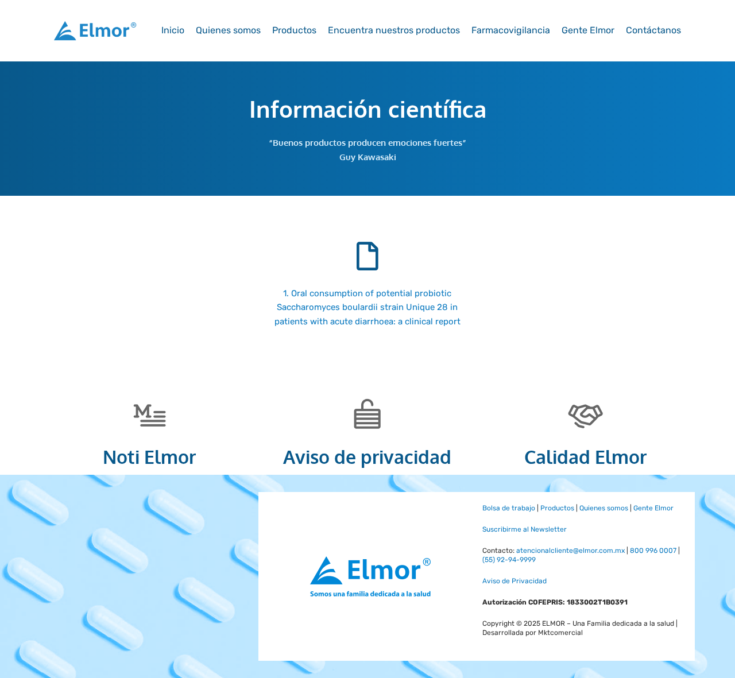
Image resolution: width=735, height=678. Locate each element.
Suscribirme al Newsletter (524, 529)
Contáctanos (653, 30)
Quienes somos (228, 30)
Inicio (172, 30)
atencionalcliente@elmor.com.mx (570, 551)
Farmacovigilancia (510, 30)
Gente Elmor (588, 30)
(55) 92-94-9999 (509, 560)
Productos (294, 30)
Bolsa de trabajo (508, 508)
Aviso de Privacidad (514, 581)
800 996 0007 (653, 551)
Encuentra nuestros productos (394, 30)
